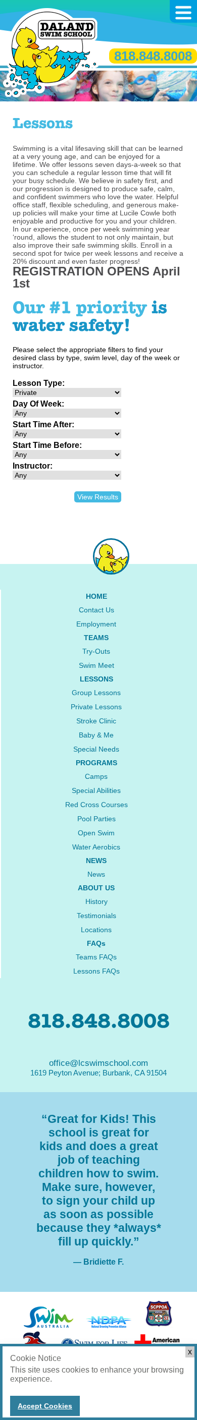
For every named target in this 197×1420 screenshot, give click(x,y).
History (96, 901)
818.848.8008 (153, 56)
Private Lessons (96, 707)
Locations (96, 930)
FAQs (96, 943)
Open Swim (96, 833)
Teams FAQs (96, 957)
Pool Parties (96, 819)
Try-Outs (96, 651)
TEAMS (96, 638)
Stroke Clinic (96, 721)
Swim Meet (96, 665)
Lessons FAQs (96, 971)
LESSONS (96, 679)
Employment (96, 624)
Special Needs (96, 749)
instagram (111, 556)
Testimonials (96, 916)
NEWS (96, 861)
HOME (96, 596)
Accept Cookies (45, 1406)
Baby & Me (96, 735)
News (96, 874)
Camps (96, 776)
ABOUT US (96, 888)
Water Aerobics (96, 847)
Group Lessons (96, 693)
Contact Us (96, 610)
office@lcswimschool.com (98, 1063)
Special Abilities (96, 790)
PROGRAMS (96, 763)
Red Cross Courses (96, 805)
